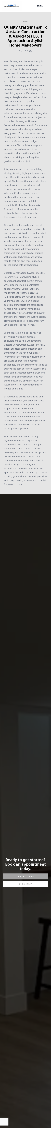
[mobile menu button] (46, 6)
